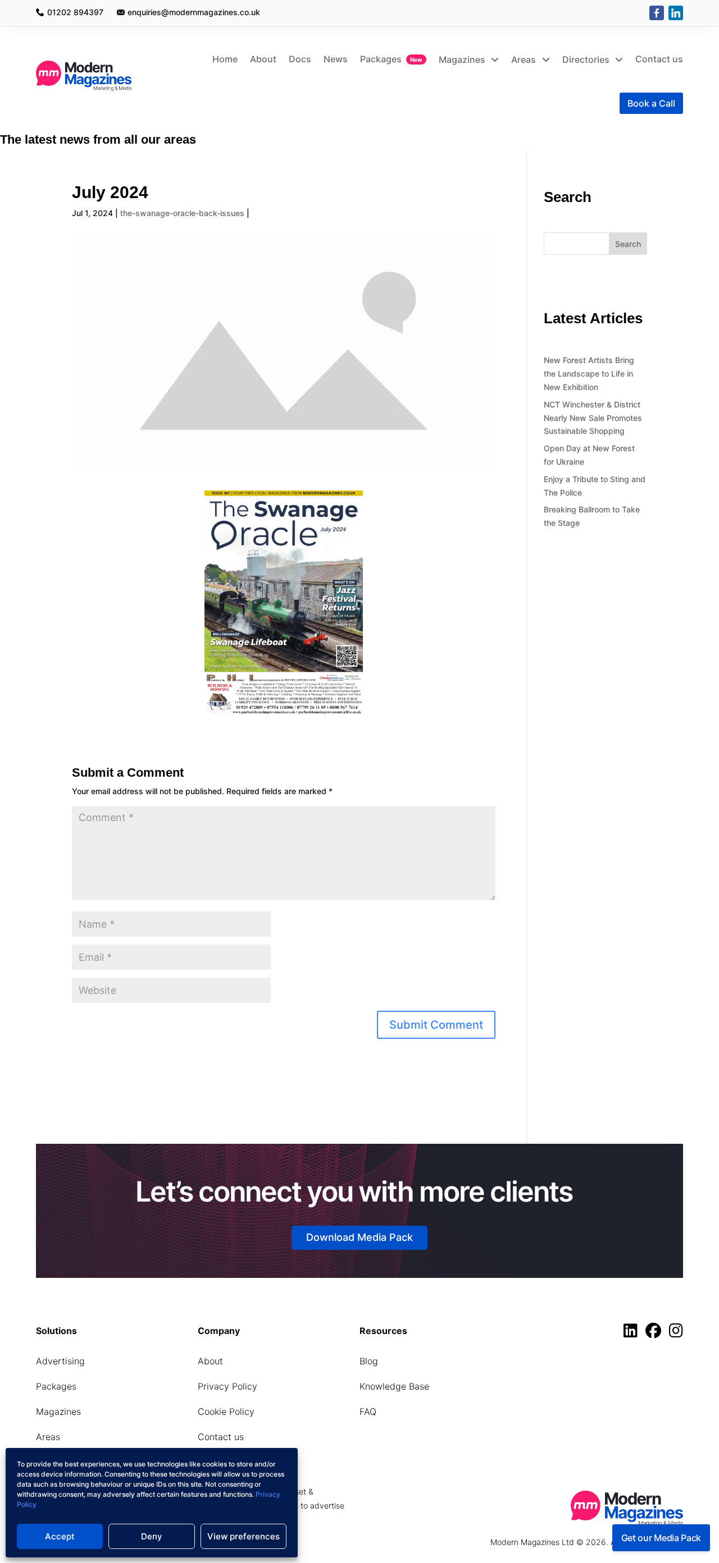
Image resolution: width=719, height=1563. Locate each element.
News (336, 59)
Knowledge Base (394, 1386)
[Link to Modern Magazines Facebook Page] (656, 1333)
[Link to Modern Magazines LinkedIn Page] (633, 1333)
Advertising (60, 1361)
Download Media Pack (359, 1237)
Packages (381, 59)
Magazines (463, 59)
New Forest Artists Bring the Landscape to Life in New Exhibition (589, 373)
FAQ (368, 1411)
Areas (524, 59)
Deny (151, 1536)
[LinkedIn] (675, 13)
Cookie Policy (226, 1411)
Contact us (659, 59)
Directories (587, 59)
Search (628, 244)
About (263, 59)
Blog (369, 1361)
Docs (300, 59)
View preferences (243, 1536)
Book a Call (651, 103)
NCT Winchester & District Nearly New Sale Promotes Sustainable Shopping (593, 418)
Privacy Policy (227, 1386)
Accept (60, 1536)
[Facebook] (656, 13)
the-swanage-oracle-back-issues (182, 213)
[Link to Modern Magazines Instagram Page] (676, 1333)
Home (225, 59)
